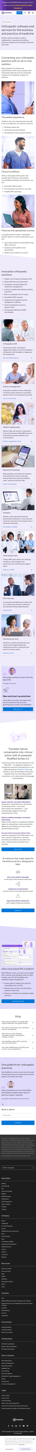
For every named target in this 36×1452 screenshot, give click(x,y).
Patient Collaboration (7, 1363)
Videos (3, 1276)
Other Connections (7, 1332)
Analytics (4, 1308)
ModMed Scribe (23, 769)
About (3, 1221)
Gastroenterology (6, 1191)
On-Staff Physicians (7, 1226)
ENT (2, 1189)
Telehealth (4, 1316)
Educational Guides (7, 1281)
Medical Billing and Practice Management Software (16, 1301)
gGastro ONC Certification (9, 1346)
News (3, 1234)
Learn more (18, 849)
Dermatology (5, 1186)
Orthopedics (5, 1199)
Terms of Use (5, 1398)
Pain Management (6, 1201)
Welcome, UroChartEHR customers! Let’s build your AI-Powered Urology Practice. (18, 6)
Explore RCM (7, 610)
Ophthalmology (6, 1196)
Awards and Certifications (9, 1244)
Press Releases (5, 1236)
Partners (3, 1252)
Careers (3, 1249)
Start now (16, 709)
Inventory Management (8, 1384)
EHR (2, 1298)
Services (3, 1313)
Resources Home (6, 1269)
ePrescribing (5, 1371)
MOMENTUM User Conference (10, 1231)
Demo (19, 13)
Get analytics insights (10, 527)
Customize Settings (9, 1449)
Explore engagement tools (12, 441)
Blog (2, 1239)
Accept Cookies (25, 1449)
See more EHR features (11, 358)
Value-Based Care (6, 1361)
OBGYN (3, 1194)
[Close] (34, 1439)
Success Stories (6, 1271)
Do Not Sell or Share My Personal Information (14, 1406)
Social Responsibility (7, 1241)
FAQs (2, 1287)
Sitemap (3, 1257)
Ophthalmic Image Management (10, 1376)
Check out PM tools (9, 398)
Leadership (4, 1223)
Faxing (3, 1379)
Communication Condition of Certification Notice (15, 1408)
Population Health (6, 1366)
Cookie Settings (6, 1401)
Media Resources (6, 1247)
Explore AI (18, 910)
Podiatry (3, 1207)
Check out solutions (9, 484)
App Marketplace (6, 1327)
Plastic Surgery (5, 1204)
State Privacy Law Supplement (10, 1403)
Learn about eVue (18, 1001)
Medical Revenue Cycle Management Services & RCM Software (16, 1304)
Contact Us (4, 1254)
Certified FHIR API (6, 1330)
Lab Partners (5, 1381)
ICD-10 (3, 1284)
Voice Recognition (6, 1373)
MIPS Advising (5, 1310)
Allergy (3, 1183)
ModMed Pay (5, 1368)
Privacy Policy (5, 1395)
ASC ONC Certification (7, 1349)
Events (3, 1229)
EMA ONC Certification (7, 1344)
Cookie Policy (22, 1444)
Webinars (4, 1279)
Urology (3, 1209)
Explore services (8, 653)
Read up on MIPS (8, 570)
